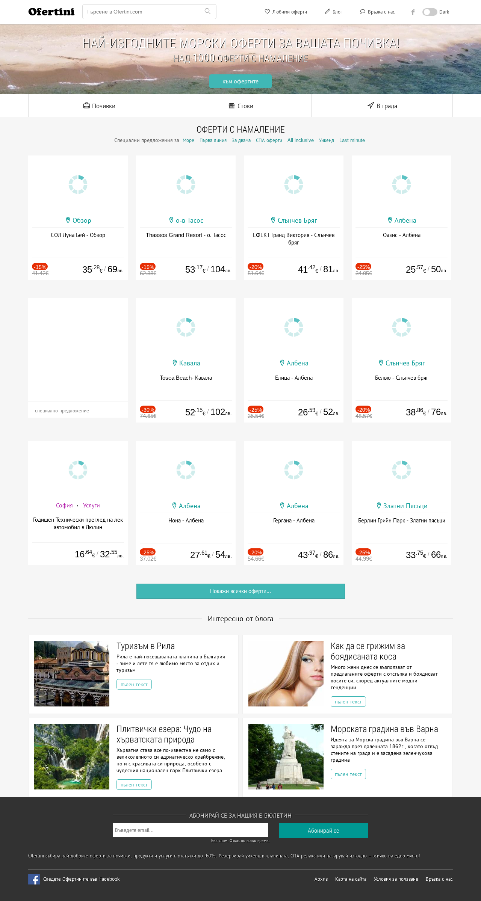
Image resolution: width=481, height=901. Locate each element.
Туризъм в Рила (145, 646)
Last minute (352, 140)
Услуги (91, 505)
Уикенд (326, 140)
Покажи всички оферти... (240, 591)
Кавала (189, 363)
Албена (405, 220)
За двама (241, 140)
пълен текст (134, 684)
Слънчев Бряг (297, 220)
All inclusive (300, 140)
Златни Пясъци (405, 506)
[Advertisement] (78, 345)
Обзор (82, 220)
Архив (321, 879)
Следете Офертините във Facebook (81, 879)
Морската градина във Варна (384, 729)
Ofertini (51, 11)
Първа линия (213, 140)
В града (386, 106)
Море (188, 140)
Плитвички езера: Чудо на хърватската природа (164, 734)
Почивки (102, 106)
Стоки (244, 106)
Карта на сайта (350, 879)
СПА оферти (269, 140)
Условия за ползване (396, 879)
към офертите (240, 81)
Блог (336, 12)
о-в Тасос (189, 220)
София (64, 505)
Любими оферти (289, 12)
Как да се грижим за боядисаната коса (368, 651)
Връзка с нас (380, 12)
